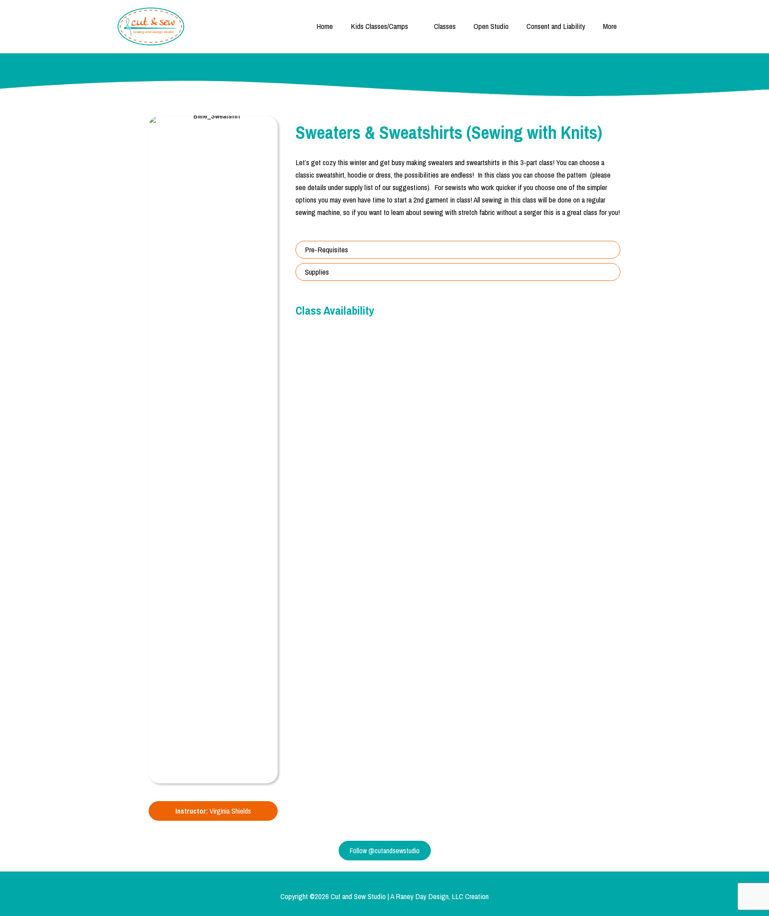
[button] (457, 250)
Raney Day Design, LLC (429, 896)
